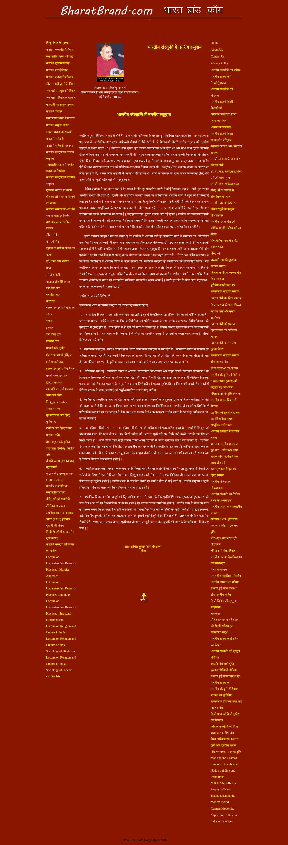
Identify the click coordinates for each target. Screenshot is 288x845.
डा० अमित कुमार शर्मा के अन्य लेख (143, 549)
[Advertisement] (174, 79)
